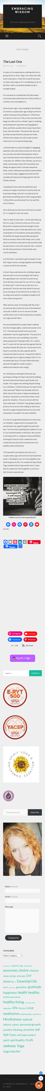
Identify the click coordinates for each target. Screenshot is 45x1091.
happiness (10, 992)
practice (28, 1029)
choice (23, 970)
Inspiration (7, 1008)
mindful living (36, 1014)
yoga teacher (11, 1051)
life (15, 1008)
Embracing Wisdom (22, 10)
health (22, 992)
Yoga (20, 1046)
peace (15, 1024)
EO (15, 982)
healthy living (13, 1002)
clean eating (9, 976)
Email (11, 896)
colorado (21, 976)
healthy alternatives (12, 997)
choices (34, 970)
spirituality (17, 1040)
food (5, 987)
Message (9, 906)
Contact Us (13, 937)
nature (7, 1024)
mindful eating (25, 1014)
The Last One (12, 62)
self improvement (26, 1035)
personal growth (30, 1024)
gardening (12, 987)
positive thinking (12, 1029)
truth (29, 1040)
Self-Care (9, 1035)
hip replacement (30, 1002)
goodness (21, 987)
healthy (33, 992)
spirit (6, 1040)
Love (30, 1008)
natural (27, 1019)
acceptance (6, 966)
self (37, 1029)
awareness (10, 970)
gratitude (34, 987)
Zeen (8, 1087)
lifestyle (22, 1008)
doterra (8, 981)
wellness (9, 1046)
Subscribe (35, 812)
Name (11, 886)
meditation (11, 1014)
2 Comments (21, 66)
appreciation (28, 966)
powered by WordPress (15, 1084)
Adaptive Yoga (17, 966)
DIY (29, 975)
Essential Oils (27, 981)
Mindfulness (12, 1019)
